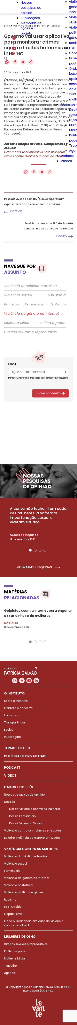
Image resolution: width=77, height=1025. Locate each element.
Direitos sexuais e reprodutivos (30, 332)
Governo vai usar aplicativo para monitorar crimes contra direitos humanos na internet (35, 154)
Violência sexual (18, 295)
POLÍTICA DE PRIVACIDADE (25, 756)
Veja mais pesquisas (35, 567)
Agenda (9, 973)
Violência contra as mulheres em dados (32, 830)
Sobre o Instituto (16, 701)
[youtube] (14, 48)
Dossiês (9, 802)
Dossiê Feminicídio (22, 816)
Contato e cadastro (18, 708)
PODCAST (12, 767)
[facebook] (13, 43)
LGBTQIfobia (13, 907)
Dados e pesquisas (24, 535)
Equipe (9, 730)
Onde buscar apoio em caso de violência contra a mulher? (33, 923)
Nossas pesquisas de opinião (31, 7)
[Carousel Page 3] (40, 550)
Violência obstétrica (18, 885)
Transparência (14, 722)
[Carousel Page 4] (45, 550)
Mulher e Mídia (17, 323)
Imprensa (11, 715)
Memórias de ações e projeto (31, 28)
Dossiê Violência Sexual (25, 823)
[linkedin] (13, 54)
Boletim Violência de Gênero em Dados (32, 838)
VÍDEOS (10, 775)
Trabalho (58, 304)
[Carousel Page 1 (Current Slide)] (30, 550)
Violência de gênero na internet (31, 314)
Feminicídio (34, 304)
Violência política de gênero (24, 892)
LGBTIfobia (57, 295)
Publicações (30, 18)
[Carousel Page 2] (35, 550)
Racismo (11, 304)
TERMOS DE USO (17, 748)
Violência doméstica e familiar (30, 286)
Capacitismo (13, 914)
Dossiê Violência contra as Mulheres (35, 809)
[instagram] (14, 38)
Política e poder (52, 323)
